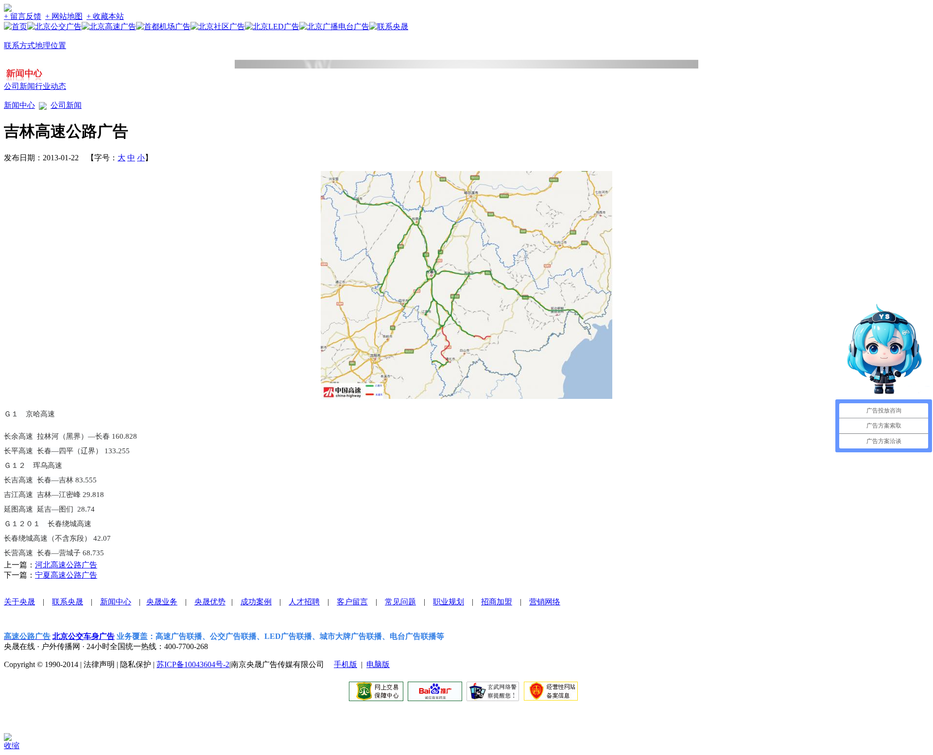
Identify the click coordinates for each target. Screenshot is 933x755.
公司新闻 (19, 86)
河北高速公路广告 (66, 565)
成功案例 (256, 602)
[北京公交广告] (54, 26)
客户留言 (352, 602)
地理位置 (50, 45)
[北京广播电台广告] (334, 26)
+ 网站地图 (64, 16)
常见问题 (400, 602)
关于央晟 (19, 602)
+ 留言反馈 (22, 16)
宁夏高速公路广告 (66, 575)
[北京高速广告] (109, 26)
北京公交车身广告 (83, 636)
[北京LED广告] (272, 26)
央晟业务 (161, 602)
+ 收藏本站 (105, 16)
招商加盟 (496, 602)
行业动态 (50, 86)
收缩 (11, 745)
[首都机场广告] (163, 26)
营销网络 (544, 602)
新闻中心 (19, 105)
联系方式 (19, 45)
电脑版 (378, 664)
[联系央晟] (388, 26)
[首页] (15, 26)
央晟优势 (209, 602)
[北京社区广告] (217, 26)
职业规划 (448, 602)
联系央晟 (67, 602)
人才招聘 (304, 602)
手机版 (345, 664)
